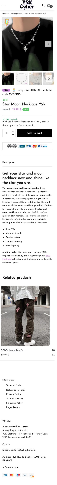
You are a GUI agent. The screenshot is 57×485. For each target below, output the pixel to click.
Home (4, 14)
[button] (48, 44)
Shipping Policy (14, 403)
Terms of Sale (13, 385)
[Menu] (7, 5)
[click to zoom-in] (28, 44)
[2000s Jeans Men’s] (25, 316)
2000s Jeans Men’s (12, 350)
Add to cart (34, 133)
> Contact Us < (10, 467)
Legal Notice (13, 407)
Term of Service (14, 399)
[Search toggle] (43, 5)
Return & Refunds (15, 390)
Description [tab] (8, 162)
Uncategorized (16, 14)
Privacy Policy (13, 394)
